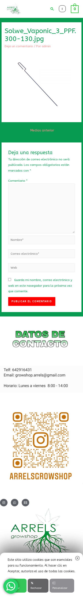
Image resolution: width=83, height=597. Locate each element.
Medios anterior (42, 130)
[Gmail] (25, 502)
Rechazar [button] (36, 588)
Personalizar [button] (59, 588)
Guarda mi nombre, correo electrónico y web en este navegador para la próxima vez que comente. (40, 285)
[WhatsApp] (14, 502)
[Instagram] (4, 502)
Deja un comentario (19, 46)
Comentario (17, 181)
